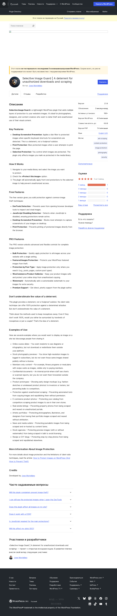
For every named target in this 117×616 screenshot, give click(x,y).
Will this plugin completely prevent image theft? (28, 492)
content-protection (100, 143)
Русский (34, 601)
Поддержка (102, 94)
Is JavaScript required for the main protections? (29, 521)
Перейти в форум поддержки (91, 228)
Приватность (14, 589)
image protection (101, 148)
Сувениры (75, 589)
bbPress (94, 585)
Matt (92, 581)
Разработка (41, 94)
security (104, 157)
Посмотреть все (100, 205)
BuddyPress (95, 589)
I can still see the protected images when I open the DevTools (35, 500)
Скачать (102, 82)
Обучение (54, 578)
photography (102, 152)
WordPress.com (97, 578)
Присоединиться (76, 578)
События (73, 581)
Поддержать (76, 585)
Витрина (32, 578)
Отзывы (27, 94)
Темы (31, 581)
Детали (15, 94)
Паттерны (33, 589)
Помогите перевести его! (74, 18)
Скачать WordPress (104, 4)
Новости (12, 581)
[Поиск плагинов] (33, 26)
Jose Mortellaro (35, 85)
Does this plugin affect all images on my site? (28, 507)
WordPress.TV (56, 589)
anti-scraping (102, 138)
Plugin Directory (15, 12)
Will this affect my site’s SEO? (21, 529)
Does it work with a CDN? (20, 514)
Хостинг (12, 585)
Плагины (32, 585)
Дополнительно (85, 164)
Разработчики (55, 585)
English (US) (103, 133)
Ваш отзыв (83, 205)
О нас (11, 578)
